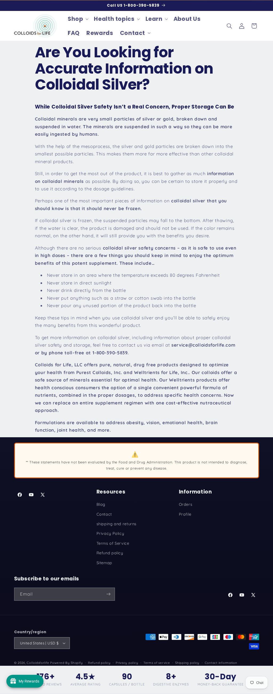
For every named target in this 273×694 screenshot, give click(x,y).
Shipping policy (187, 663)
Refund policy (110, 552)
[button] (77, 19)
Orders (185, 504)
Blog (101, 504)
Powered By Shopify (66, 663)
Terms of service (156, 663)
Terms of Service (113, 543)
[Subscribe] (108, 594)
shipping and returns (117, 523)
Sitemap (104, 562)
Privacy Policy (110, 533)
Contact (104, 514)
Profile (185, 514)
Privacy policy (127, 663)
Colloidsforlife (38, 663)
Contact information (221, 663)
